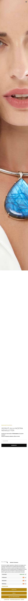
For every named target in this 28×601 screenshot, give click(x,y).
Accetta (14, 589)
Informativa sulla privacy (15, 599)
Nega (14, 593)
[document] (14, 300)
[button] (26, 1)
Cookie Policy (6, 599)
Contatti (22, 599)
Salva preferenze (14, 596)
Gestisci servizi (5, 586)
